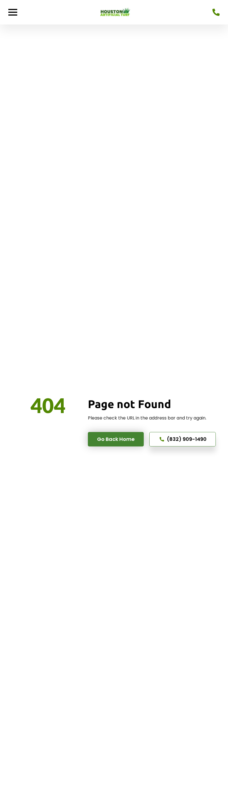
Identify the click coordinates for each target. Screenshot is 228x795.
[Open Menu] (12, 12)
